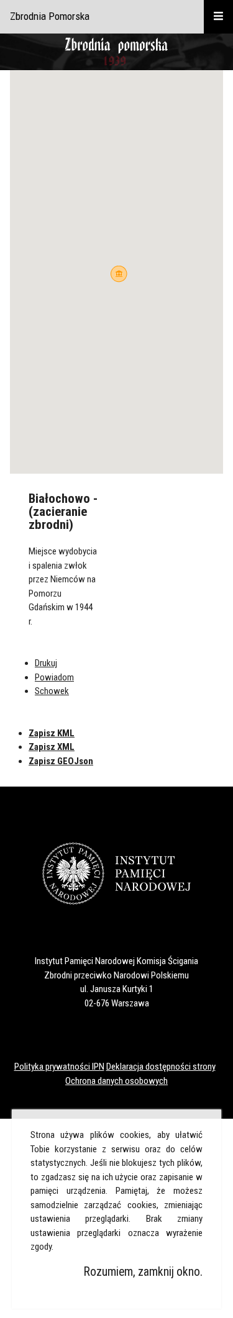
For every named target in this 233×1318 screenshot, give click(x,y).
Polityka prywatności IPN (59, 1066)
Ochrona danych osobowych (116, 1080)
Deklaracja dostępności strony (161, 1066)
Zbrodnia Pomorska (49, 16)
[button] (119, 274)
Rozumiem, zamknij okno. (143, 1272)
